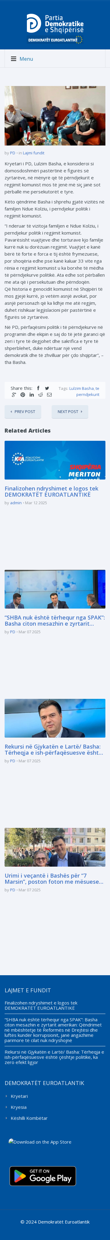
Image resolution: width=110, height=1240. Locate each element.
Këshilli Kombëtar (29, 1118)
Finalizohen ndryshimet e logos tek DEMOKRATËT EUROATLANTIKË (51, 492)
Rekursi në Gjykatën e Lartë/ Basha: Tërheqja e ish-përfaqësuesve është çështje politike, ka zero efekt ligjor (53, 750)
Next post (68, 411)
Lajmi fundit (33, 153)
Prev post (25, 411)
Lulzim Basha (81, 388)
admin (16, 502)
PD (12, 153)
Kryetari (19, 1096)
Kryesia (19, 1107)
